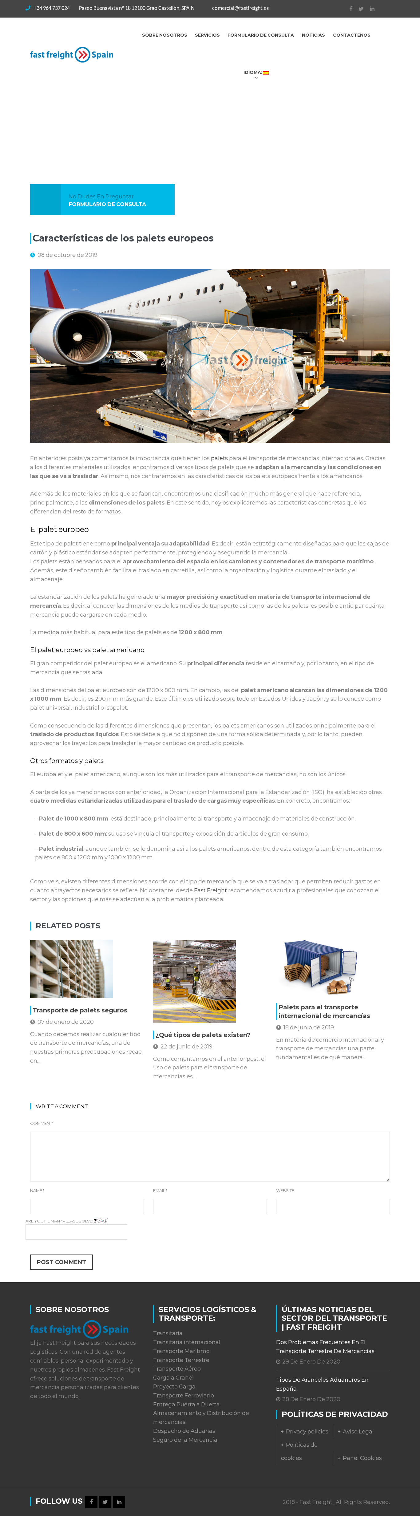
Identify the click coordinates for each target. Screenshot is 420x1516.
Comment (41, 1123)
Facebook (347, 9)
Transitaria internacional (186, 1342)
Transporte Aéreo (177, 1368)
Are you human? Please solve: (60, 1220)
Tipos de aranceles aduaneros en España (322, 1384)
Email (160, 1190)
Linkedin (369, 9)
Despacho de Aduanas (184, 1431)
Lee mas (56, 990)
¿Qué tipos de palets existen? (203, 1035)
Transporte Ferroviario (183, 1395)
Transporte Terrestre (181, 1360)
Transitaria (168, 1333)
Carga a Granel (173, 1377)
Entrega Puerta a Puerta (186, 1404)
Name (37, 1190)
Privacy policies (307, 1431)
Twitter (358, 9)
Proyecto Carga (174, 1386)
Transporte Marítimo (181, 1351)
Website (285, 1190)
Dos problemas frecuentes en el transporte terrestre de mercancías (325, 1347)
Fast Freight (210, 890)
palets (219, 458)
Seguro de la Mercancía (185, 1440)
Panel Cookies (362, 1458)
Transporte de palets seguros (80, 1010)
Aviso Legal (358, 1431)
